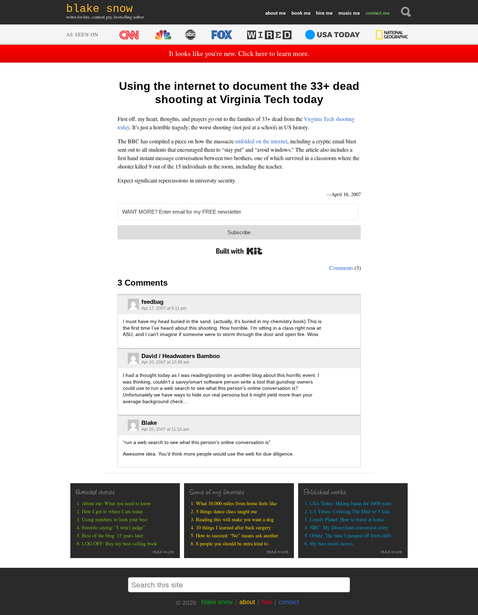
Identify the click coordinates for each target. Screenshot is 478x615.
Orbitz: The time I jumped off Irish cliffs (351, 535)
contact (373, 13)
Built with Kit (239, 251)
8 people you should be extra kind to (232, 543)
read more (163, 552)
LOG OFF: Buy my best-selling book (119, 543)
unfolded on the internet (261, 141)
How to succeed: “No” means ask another (237, 535)
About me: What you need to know (116, 503)
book (296, 13)
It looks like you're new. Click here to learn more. (239, 53)
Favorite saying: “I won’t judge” (113, 527)
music (345, 13)
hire (320, 13)
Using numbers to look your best (114, 519)
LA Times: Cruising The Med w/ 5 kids (350, 511)
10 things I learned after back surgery (233, 527)
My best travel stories (331, 543)
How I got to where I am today (112, 511)
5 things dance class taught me (226, 511)
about (271, 13)
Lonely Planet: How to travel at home (347, 519)
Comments (341, 267)
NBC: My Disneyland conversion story (349, 527)
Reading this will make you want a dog (235, 519)
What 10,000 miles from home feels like (236, 503)
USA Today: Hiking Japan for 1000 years (351, 503)
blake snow (217, 602)
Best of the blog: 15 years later (112, 535)
